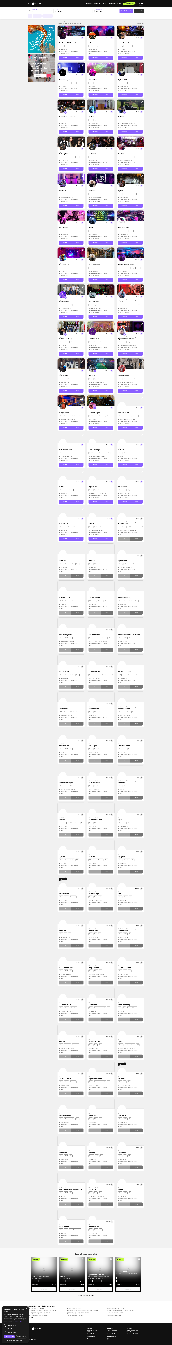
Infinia (120, 302)
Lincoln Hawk (94, 302)
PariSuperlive (64, 302)
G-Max (91, 117)
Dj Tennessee (93, 43)
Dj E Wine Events (65, 1005)
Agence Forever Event (126, 339)
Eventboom (63, 228)
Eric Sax (62, 820)
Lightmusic (93, 487)
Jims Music (63, 931)
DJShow (92, 857)
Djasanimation (65, 265)
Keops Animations (125, 43)
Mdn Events (63, 376)
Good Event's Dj (124, 1005)
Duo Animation (94, 635)
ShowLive (121, 783)
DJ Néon (121, 450)
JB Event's (122, 1116)
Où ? (58, 9)
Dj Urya (61, 487)
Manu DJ (62, 561)
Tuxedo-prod (123, 524)
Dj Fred (91, 524)
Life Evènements (124, 746)
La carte (138, 11)
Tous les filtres (125, 11)
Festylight (92, 1116)
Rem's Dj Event (123, 413)
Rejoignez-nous (129, 3)
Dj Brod (121, 1042)
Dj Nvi (120, 820)
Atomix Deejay (94, 413)
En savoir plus (18, 1321)
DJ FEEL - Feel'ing (65, 339)
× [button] (26, 1308)
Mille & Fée (92, 561)
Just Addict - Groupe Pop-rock (70, 1190)
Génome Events (124, 709)
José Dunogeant (65, 635)
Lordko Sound (94, 1227)
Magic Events (94, 968)
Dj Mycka (121, 857)
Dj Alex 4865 (122, 80)
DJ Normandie (64, 598)
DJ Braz (121, 117)
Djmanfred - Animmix (67, 117)
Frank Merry (93, 931)
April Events (93, 1005)
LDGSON (92, 376)
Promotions (97, 3)
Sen (119, 894)
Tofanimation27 (95, 672)
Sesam (120, 1190)
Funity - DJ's (63, 191)
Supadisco (63, 1153)
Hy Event (62, 857)
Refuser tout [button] (21, 1336)
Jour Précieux (94, 339)
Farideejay (93, 746)
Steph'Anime (64, 1227)
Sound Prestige (94, 450)
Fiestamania (123, 931)
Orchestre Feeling (125, 598)
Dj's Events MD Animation (68, 43)
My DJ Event (122, 487)
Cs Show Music (94, 1042)
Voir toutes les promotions (86, 1295)
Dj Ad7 (120, 191)
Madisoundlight (65, 1116)
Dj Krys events (64, 413)
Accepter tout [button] (9, 1336)
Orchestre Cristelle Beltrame (129, 635)
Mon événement (99, 9)
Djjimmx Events (94, 783)
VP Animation (94, 709)
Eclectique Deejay (66, 783)
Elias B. (91, 228)
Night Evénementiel (66, 968)
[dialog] (15, 1324)
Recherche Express (114, 3)
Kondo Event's (123, 376)
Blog (104, 3)
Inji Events (92, 191)
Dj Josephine (64, 154)
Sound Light (122, 1079)
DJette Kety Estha (95, 820)
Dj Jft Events (122, 561)
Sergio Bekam (64, 894)
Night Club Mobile (95, 1079)
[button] (15, 1340)
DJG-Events (63, 524)
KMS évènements (65, 450)
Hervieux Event (94, 265)
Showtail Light (94, 894)
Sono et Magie (64, 80)
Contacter (65, 57)
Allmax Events (123, 228)
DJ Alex (121, 154)
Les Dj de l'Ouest (65, 1079)
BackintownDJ (94, 598)
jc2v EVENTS (63, 709)
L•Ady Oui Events (124, 968)
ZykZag (62, 1042)
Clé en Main (93, 80)
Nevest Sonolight (124, 672)
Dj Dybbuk (122, 1153)
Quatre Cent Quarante (126, 265)
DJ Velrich (92, 154)
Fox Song (92, 1153)
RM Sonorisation (65, 672)
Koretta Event (64, 746)
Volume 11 (92, 1190)
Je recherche (35, 9)
